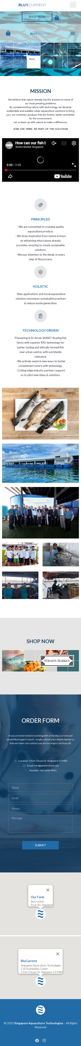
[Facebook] (36, 1040)
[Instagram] (44, 1040)
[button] (73, 4)
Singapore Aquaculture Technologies (38, 1023)
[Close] (48, 890)
